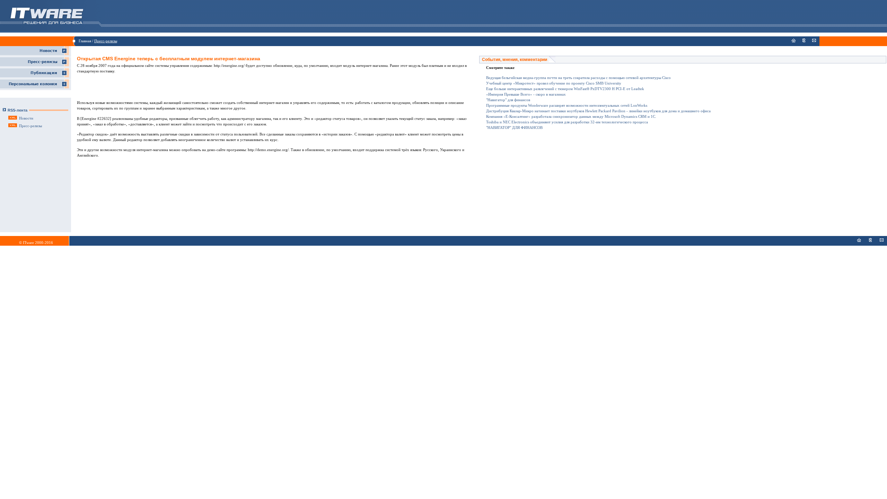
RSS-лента (17, 110)
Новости (26, 118)
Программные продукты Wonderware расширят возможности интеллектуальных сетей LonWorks (566, 105)
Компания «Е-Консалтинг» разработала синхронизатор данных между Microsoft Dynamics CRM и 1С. (571, 117)
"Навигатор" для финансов (508, 100)
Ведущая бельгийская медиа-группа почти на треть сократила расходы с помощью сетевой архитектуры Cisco (578, 78)
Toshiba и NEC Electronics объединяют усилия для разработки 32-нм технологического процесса (567, 122)
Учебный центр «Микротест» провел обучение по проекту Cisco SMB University (553, 83)
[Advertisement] (275, 89)
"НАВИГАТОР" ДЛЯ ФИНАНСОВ (514, 128)
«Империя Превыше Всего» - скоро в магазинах (526, 94)
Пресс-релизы (105, 41)
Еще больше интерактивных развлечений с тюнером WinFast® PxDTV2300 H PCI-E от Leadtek (565, 89)
